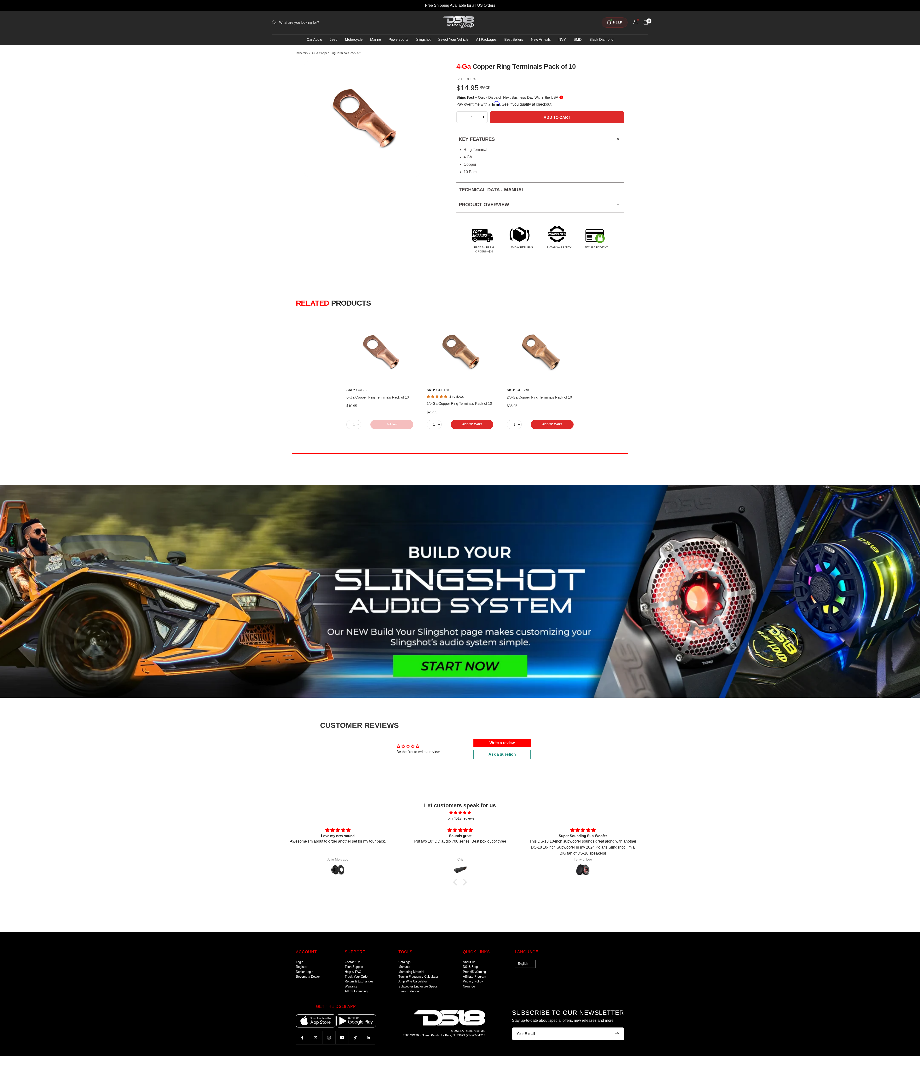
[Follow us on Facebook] (302, 1037)
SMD (578, 40)
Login (299, 962)
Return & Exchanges (359, 981)
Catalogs (404, 962)
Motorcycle (353, 40)
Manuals (404, 967)
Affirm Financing (356, 991)
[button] (456, 882)
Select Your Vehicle (453, 40)
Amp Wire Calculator (412, 981)
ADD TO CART (472, 424)
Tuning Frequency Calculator (418, 976)
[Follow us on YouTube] (342, 1037)
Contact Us (352, 962)
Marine (375, 40)
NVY (562, 40)
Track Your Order (356, 976)
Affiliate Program (474, 976)
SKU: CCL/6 (356, 390)
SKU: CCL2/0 (518, 390)
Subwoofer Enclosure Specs (418, 986)
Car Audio (314, 40)
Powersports (398, 40)
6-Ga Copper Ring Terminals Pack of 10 (377, 397)
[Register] (617, 1033)
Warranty (351, 986)
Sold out (391, 424)
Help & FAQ (353, 972)
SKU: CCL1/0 (438, 390)
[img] (460, 813)
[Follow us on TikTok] (355, 1037)
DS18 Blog (470, 967)
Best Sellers (513, 40)
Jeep (333, 40)
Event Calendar (409, 991)
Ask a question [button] (502, 754)
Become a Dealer (308, 976)
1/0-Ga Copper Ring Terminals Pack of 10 (459, 403)
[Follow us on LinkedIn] (368, 1037)
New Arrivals (541, 40)
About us (469, 962)
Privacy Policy (473, 981)
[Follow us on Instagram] (328, 1037)
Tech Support (354, 967)
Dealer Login (304, 972)
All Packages (486, 40)
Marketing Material (411, 972)
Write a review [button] (502, 743)
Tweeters (302, 53)
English (523, 963)
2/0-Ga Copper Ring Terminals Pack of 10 (539, 397)
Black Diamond (601, 40)
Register (301, 967)
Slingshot (423, 40)
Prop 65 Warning (474, 972)
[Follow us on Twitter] (315, 1037)
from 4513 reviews (460, 818)
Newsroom (470, 986)
